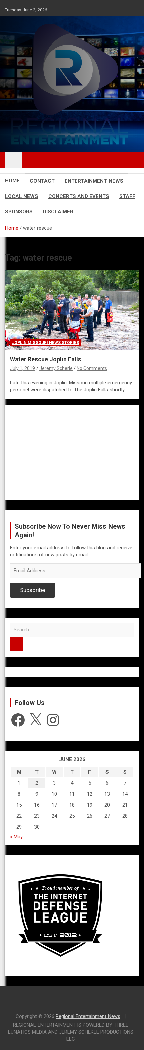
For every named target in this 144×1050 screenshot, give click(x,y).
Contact (42, 181)
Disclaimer (58, 212)
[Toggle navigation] (13, 160)
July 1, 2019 (22, 368)
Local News (21, 196)
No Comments (92, 368)
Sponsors (19, 212)
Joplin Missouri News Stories (45, 342)
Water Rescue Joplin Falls (45, 359)
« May (16, 837)
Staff (127, 196)
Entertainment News (94, 181)
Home (12, 181)
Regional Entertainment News (88, 1016)
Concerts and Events (78, 196)
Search (16, 644)
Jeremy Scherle (56, 368)
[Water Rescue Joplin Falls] (72, 310)
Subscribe (32, 590)
